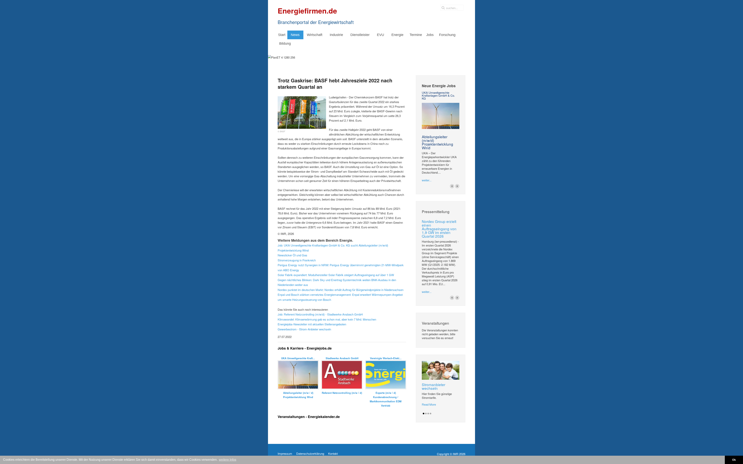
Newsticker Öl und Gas (292, 255)
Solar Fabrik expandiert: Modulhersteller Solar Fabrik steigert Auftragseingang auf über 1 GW (336, 275)
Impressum (285, 453)
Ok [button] (734, 459)
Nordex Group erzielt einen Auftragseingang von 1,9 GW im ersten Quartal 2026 (439, 229)
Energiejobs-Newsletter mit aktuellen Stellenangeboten (312, 324)
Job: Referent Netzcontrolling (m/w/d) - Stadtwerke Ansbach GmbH (320, 314)
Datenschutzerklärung (310, 453)
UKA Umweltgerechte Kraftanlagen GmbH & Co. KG (438, 95)
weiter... (426, 180)
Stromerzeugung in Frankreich (297, 260)
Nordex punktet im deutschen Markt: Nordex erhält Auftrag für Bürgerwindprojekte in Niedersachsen (340, 290)
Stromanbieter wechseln (433, 386)
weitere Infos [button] (227, 459)
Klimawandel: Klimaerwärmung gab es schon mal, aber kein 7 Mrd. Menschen (327, 319)
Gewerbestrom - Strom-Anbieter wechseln (304, 329)
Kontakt (333, 453)
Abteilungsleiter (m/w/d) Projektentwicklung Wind (437, 142)
